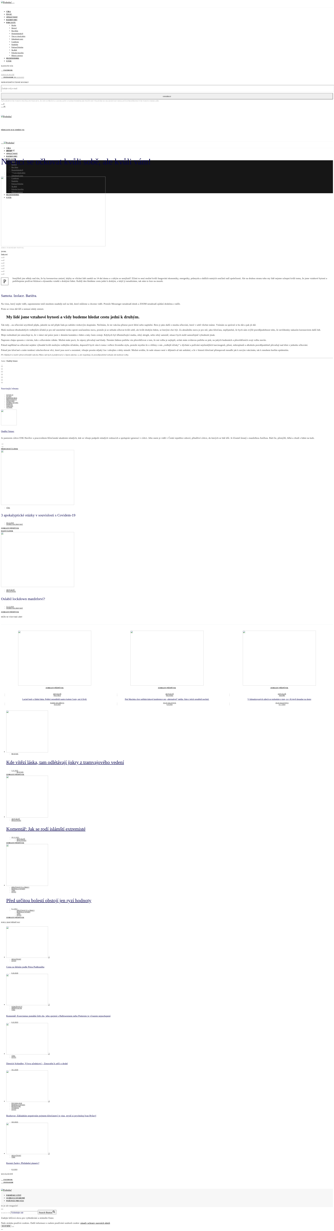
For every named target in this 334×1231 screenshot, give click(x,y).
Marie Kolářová (57, 703)
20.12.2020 (10, 523)
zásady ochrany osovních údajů (95, 1223)
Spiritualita (16, 1008)
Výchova (15, 1108)
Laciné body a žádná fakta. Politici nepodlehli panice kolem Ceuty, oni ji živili (54, 699)
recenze (14, 754)
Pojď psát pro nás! (15, 1201)
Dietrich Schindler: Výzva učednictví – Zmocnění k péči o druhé (37, 1063)
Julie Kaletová (169, 703)
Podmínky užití (13, 1195)
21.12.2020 (10, 173)
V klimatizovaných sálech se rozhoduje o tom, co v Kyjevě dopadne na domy (279, 699)
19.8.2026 (57, 704)
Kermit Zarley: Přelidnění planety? (22, 1163)
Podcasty (11, 23)
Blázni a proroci (17, 55)
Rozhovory (11, 20)
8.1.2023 (14, 909)
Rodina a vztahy (18, 889)
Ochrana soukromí (15, 1198)
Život (9, 14)
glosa (8, 396)
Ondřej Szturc (12, 174)
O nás (8, 61)
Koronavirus (11, 398)
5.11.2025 (14, 770)
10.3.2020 (14, 1069)
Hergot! (14, 28)
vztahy (9, 407)
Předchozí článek (9, 449)
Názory (282, 695)
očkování (10, 401)
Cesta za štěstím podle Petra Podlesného (25, 967)
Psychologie (16, 1103)
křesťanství (11, 399)
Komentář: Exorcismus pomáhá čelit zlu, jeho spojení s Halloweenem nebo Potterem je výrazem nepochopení (58, 1016)
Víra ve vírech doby (18, 36)
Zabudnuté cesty (17, 39)
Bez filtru (14, 31)
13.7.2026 (282, 704)
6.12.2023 (14, 1022)
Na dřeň (14, 50)
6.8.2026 (169, 704)
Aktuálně (10, 150)
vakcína (9, 406)
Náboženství (16, 1006)
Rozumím (6, 1226)
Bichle (13, 25)
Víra (8, 12)
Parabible (14, 44)
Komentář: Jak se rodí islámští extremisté (45, 829)
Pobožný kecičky (17, 53)
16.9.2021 (14, 1122)
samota (9, 404)
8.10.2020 (14, 973)
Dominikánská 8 (17, 34)
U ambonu (15, 42)
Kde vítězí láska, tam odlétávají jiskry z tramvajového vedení (65, 762)
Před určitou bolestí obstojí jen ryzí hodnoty (48, 900)
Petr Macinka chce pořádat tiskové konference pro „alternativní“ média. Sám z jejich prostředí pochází (167, 699)
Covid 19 (9, 395)
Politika (57, 695)
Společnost (12, 17)
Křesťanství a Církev (20, 887)
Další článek (7, 531)
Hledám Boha (12, 58)
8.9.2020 (14, 1169)
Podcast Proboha (17, 47)
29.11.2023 (15, 837)
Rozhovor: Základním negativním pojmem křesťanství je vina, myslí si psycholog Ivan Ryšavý (51, 1115)
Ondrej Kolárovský (14, 524)
